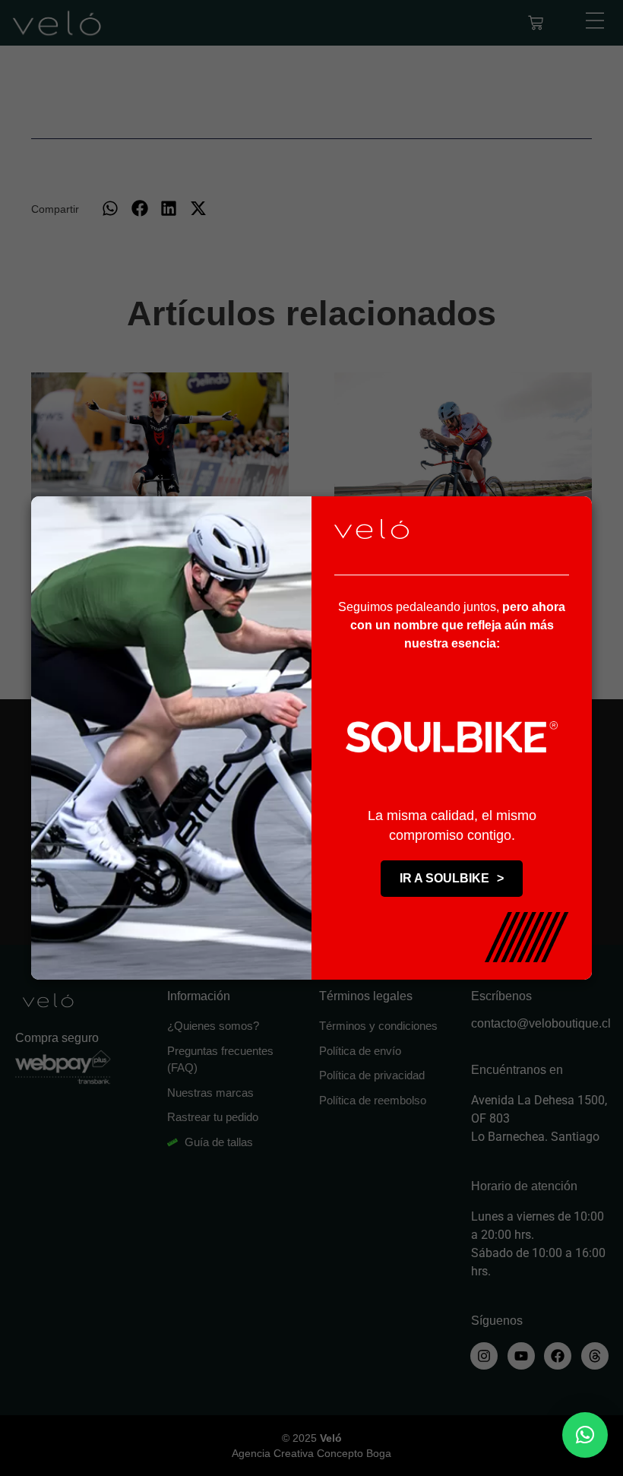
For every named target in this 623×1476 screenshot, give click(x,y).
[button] (585, 1435)
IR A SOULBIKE (452, 878)
